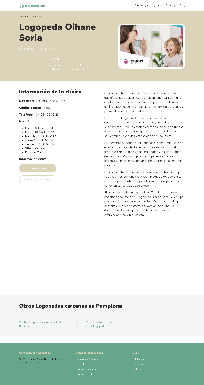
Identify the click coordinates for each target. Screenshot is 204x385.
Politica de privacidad (87, 369)
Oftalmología (141, 5)
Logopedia (157, 5)
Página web (38, 168)
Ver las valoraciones (37, 179)
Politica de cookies (85, 374)
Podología (171, 5)
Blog (182, 5)
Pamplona (37, 16)
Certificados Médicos (87, 359)
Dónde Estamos (84, 364)
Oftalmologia (139, 359)
